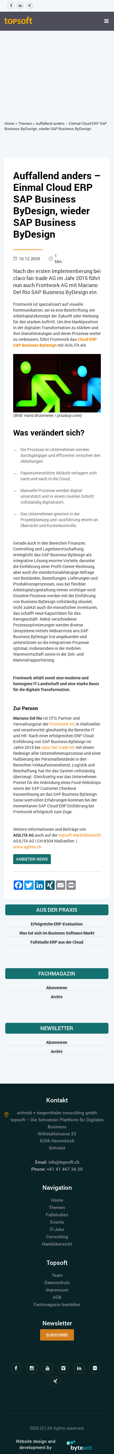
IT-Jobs (57, 1229)
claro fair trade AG (58, 747)
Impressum (57, 1290)
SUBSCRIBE (57, 1335)
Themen (25, 123)
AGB (57, 1297)
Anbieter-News (32, 859)
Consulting (57, 1236)
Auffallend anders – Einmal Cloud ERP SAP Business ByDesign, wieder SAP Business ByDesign (55, 126)
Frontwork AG (62, 724)
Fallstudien (57, 1215)
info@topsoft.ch (64, 1162)
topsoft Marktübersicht (79, 835)
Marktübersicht (57, 1244)
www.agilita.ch (27, 846)
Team (57, 1275)
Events (57, 1222)
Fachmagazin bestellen (57, 1304)
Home (9, 123)
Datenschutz (57, 1282)
